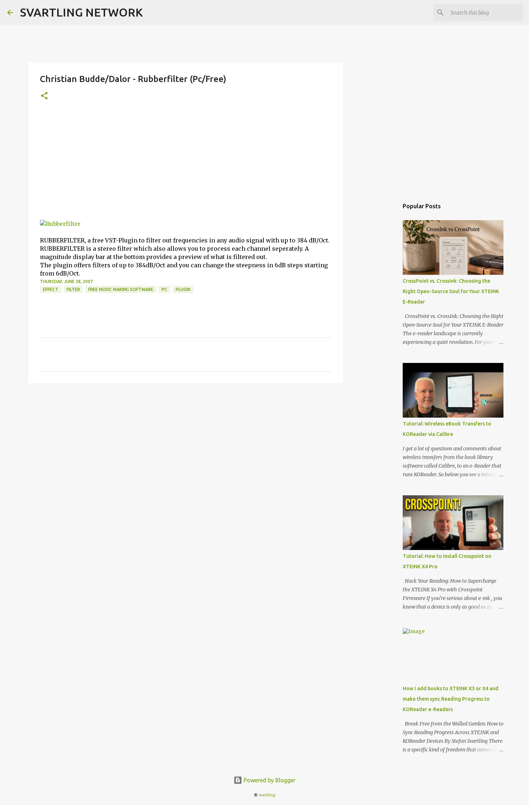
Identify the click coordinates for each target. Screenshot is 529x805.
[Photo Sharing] (60, 223)
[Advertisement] (185, 165)
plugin (183, 289)
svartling (267, 795)
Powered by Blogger (268, 780)
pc (164, 289)
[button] (44, 96)
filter (73, 289)
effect (50, 289)
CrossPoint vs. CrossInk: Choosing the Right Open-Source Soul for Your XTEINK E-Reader (451, 291)
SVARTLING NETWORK (81, 12)
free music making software (120, 289)
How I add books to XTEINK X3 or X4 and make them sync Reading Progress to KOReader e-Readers (450, 699)
